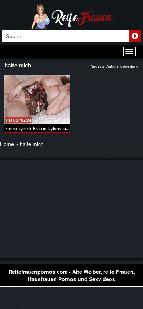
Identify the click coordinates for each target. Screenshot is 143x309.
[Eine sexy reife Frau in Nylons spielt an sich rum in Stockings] (37, 99)
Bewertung (129, 66)
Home (7, 144)
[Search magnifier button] (135, 36)
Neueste (98, 66)
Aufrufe (112, 66)
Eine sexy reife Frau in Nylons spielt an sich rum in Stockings (61, 128)
